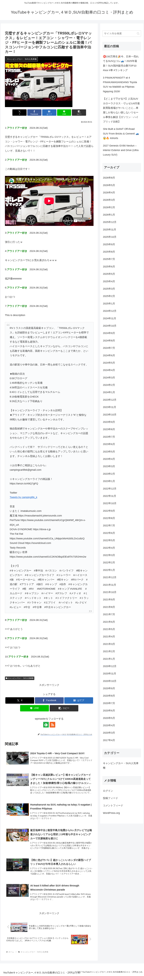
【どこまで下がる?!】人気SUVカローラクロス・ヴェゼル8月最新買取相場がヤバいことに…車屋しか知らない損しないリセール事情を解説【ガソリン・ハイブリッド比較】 (121, 110)
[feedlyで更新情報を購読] (46, 725)
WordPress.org (111, 813)
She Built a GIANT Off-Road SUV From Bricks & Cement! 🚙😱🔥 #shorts (121, 134)
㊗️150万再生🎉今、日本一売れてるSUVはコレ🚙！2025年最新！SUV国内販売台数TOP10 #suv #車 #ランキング (121, 63)
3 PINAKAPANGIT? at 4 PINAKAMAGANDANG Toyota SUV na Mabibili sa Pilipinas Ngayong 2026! (120, 84)
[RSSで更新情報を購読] (52, 725)
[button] (79, 112)
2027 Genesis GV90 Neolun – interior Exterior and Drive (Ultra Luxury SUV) (121, 150)
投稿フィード (110, 798)
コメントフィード (113, 805)
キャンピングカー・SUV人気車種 (20, 678)
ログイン (108, 790)
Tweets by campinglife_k (23, 497)
